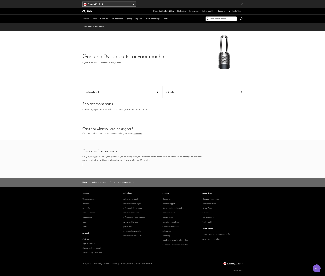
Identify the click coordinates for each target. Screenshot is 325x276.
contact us (138, 133)
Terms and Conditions (110, 264)
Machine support (168, 204)
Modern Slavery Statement (143, 264)
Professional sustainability (132, 236)
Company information (210, 199)
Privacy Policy (87, 264)
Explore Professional (130, 199)
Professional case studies (132, 231)
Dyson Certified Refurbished (163, 11)
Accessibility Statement (126, 264)
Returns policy (167, 217)
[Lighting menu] (133, 18)
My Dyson (86, 239)
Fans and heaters (89, 213)
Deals (165, 18)
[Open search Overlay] (221, 19)
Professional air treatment (132, 208)
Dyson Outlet (207, 208)
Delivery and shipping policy (173, 208)
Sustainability (207, 222)
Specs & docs (127, 226)
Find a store (181, 11)
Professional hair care (131, 213)
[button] (232, 263)
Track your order (168, 213)
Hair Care (104, 18)
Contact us (221, 11)
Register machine (208, 11)
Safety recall (166, 231)
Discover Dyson (208, 217)
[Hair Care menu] (110, 18)
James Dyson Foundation (212, 239)
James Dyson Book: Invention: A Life (216, 234)
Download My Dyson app (92, 253)
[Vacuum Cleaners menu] (98, 18)
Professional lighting (130, 222)
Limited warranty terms (171, 222)
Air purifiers (87, 208)
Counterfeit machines (170, 226)
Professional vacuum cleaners (134, 217)
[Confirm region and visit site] (242, 4)
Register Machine (89, 243)
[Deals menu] (169, 18)
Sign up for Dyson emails (92, 248)
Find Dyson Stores (209, 204)
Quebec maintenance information (175, 245)
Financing (166, 236)
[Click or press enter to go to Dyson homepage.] (87, 11)
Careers (205, 213)
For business (194, 11)
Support (138, 18)
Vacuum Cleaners (90, 18)
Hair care (86, 204)
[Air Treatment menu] (124, 18)
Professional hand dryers (132, 204)
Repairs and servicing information (175, 240)
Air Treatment (117, 18)
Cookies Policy (97, 264)
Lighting (129, 18)
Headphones (87, 217)
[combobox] (109, 4)
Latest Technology (152, 18)
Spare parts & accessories (93, 27)
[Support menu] (143, 18)
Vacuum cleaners (89, 199)
